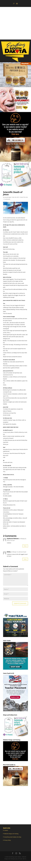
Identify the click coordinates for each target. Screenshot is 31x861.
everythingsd (8, 197)
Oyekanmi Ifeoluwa (13, 538)
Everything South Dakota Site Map (12, 837)
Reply (25, 546)
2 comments (7, 199)
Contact (6, 830)
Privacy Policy (7, 840)
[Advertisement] (15, 23)
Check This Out (24, 197)
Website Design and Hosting (11, 833)
